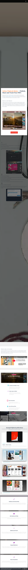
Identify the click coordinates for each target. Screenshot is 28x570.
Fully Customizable (14, 374)
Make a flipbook (14, 132)
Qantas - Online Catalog (7, 444)
